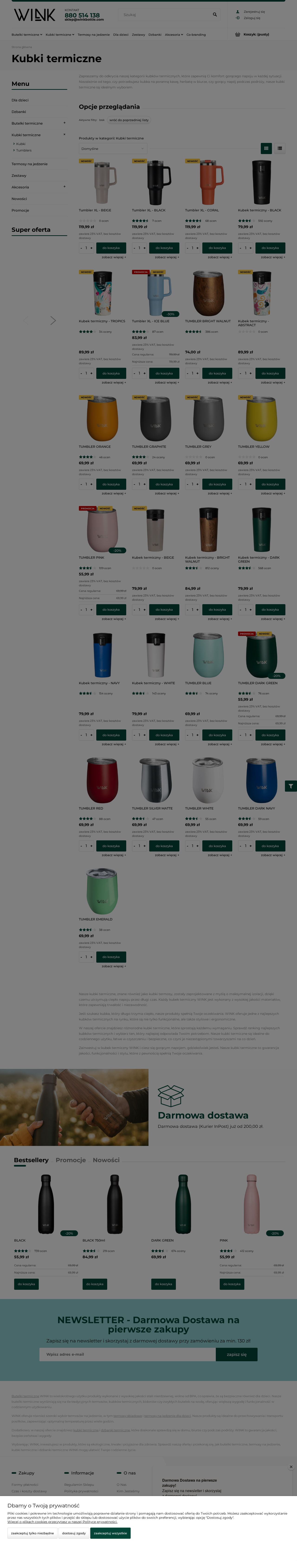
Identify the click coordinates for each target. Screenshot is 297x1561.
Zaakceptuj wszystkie (110, 1533)
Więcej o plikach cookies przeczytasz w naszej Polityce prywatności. (62, 1522)
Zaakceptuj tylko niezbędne (32, 1533)
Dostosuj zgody (74, 1533)
